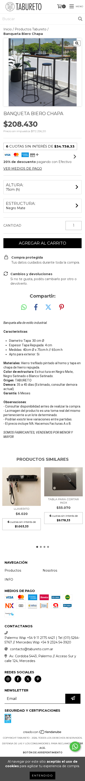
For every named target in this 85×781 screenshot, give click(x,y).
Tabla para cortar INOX (63, 500)
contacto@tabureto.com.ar (31, 649)
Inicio (7, 29)
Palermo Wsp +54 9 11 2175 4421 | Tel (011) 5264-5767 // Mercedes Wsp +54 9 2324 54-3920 (42, 640)
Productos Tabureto (30, 29)
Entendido (42, 775)
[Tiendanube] (42, 733)
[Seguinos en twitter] (27, 679)
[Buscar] (80, 19)
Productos (13, 570)
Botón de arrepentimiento (42, 752)
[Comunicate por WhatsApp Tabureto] (75, 747)
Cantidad (12, 225)
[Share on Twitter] (48, 307)
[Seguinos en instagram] (8, 679)
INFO (9, 579)
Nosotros (50, 570)
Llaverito (21, 508)
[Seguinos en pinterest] (37, 679)
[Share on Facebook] (36, 307)
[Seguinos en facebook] (18, 679)
